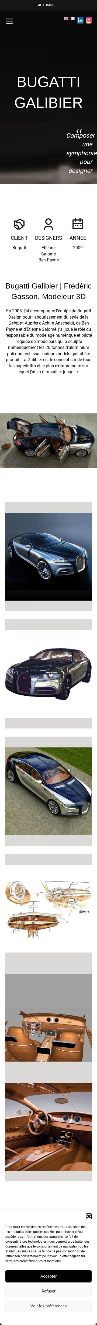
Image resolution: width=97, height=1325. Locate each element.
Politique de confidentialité (33, 1318)
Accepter (48, 1276)
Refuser (49, 1291)
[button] (89, 1216)
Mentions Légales (68, 1318)
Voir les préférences (48, 1306)
